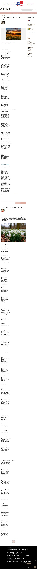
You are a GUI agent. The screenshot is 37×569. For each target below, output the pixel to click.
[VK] (34, 9)
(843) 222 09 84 (27, 565)
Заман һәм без (18, 13)
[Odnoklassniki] (35, 9)
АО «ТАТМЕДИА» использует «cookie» (12, 561)
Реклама (33, 13)
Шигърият (3, 15)
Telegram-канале (16, 193)
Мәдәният (26, 13)
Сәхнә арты (30, 13)
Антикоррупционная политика (11, 560)
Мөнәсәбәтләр (22, 13)
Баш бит (5, 13)
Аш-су (14, 13)
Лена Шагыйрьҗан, (4, 24)
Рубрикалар (8, 13)
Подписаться (29, 563)
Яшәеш (12, 13)
